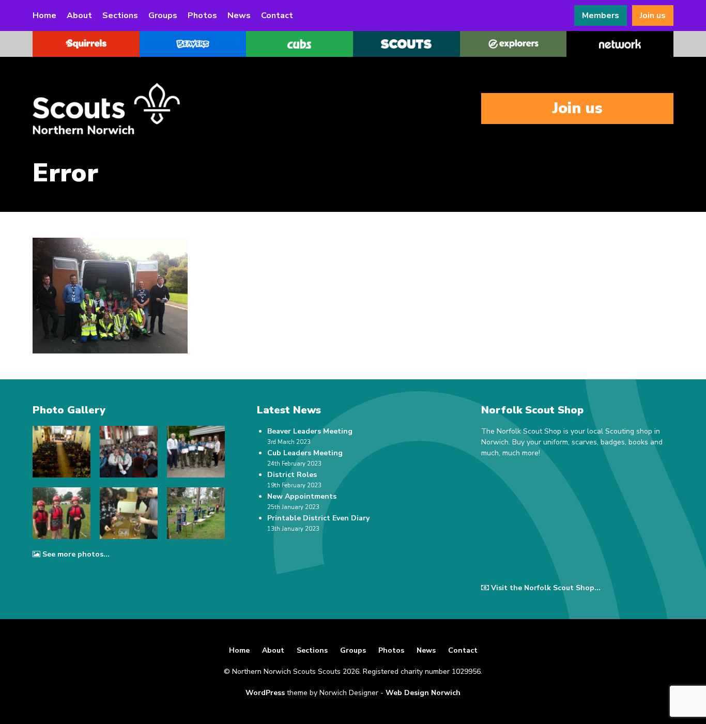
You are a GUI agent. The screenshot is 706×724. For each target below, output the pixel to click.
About (79, 15)
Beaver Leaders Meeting (309, 431)
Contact (277, 15)
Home (44, 15)
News (239, 15)
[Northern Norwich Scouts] (136, 108)
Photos (202, 15)
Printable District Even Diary (318, 518)
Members (600, 15)
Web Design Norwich (423, 693)
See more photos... (76, 554)
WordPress (265, 693)
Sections (120, 15)
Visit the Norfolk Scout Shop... (546, 588)
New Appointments (301, 496)
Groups (162, 15)
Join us (653, 15)
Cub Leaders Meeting (305, 453)
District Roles (292, 475)
